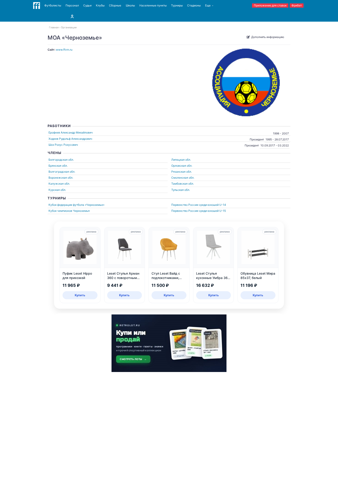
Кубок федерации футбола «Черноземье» (76, 204)
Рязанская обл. (181, 171)
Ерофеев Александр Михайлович (71, 132)
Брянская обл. (58, 165)
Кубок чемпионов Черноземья (69, 210)
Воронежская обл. (61, 177)
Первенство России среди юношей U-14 (198, 204)
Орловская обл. (181, 165)
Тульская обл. (180, 190)
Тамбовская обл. (182, 183)
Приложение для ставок (270, 5)
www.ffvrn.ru (64, 49)
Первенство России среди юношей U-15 (198, 210)
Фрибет (297, 5)
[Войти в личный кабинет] (72, 16)
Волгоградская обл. (62, 171)
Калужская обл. (59, 183)
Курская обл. (57, 190)
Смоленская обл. (182, 177)
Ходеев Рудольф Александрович (70, 138)
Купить (80, 295)
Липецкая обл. (181, 159)
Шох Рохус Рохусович (63, 144)
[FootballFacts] (36, 5)
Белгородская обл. (61, 159)
